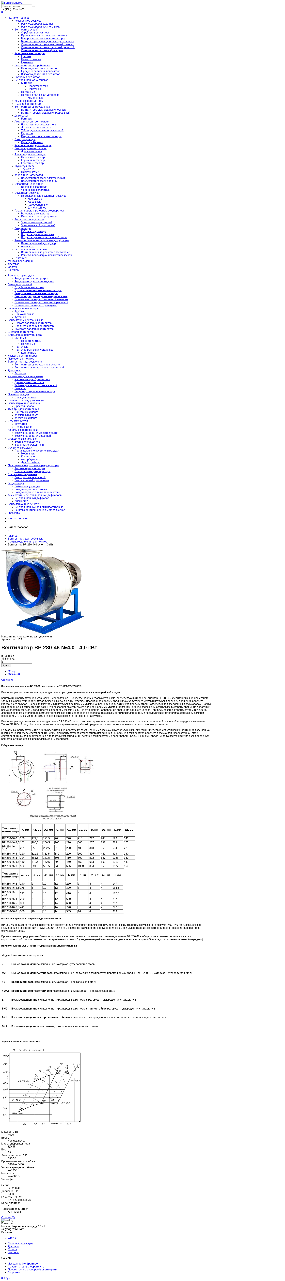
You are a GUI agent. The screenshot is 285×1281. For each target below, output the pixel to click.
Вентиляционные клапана (31, 148)
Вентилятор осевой (26, 29)
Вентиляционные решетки (31, 249)
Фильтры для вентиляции (30, 154)
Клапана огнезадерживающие (33, 145)
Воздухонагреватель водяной (39, 181)
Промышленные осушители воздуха (43, 195)
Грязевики (21, 258)
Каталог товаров (19, 17)
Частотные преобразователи (39, 124)
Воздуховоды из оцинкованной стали (44, 237)
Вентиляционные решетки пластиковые (45, 252)
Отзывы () (8, 1217)
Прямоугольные (31, 59)
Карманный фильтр (33, 160)
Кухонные (27, 62)
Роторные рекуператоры (36, 213)
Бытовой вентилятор (27, 77)
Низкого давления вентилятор (39, 68)
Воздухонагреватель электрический (43, 178)
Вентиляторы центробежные (32, 65)
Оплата (12, 267)
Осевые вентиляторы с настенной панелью (47, 44)
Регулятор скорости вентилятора (41, 136)
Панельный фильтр (33, 157)
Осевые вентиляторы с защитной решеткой (48, 47)
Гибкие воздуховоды (33, 231)
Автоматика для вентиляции (32, 121)
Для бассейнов (37, 207)
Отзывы (14, 674)
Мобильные (35, 198)
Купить (6, 665)
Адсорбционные (38, 204)
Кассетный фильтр (32, 163)
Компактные (35, 97)
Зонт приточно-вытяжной (36, 222)
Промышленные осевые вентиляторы (44, 35)
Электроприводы (25, 139)
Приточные (35, 89)
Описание (7, 679)
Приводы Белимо (32, 142)
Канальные (34, 201)
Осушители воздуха (27, 192)
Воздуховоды (23, 228)
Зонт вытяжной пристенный (38, 225)
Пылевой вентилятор (28, 103)
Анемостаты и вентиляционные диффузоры (42, 240)
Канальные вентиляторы (30, 53)
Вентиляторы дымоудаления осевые (43, 109)
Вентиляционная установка (31, 80)
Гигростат (27, 133)
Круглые (26, 56)
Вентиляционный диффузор (38, 243)
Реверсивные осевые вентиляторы (43, 38)
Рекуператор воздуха (28, 20)
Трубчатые (27, 169)
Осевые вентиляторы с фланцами (42, 50)
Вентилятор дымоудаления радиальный (45, 112)
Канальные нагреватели (29, 175)
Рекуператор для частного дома (40, 26)
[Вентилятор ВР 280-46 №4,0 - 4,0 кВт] (42, 633)
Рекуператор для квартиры (37, 23)
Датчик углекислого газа (36, 127)
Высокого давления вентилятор (40, 74)
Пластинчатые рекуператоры (39, 216)
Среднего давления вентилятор (40, 71)
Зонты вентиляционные (29, 219)
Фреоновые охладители (35, 189)
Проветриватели (38, 86)
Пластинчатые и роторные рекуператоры (40, 210)
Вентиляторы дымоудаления (32, 106)
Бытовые (26, 83)
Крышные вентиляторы (29, 100)
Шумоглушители (24, 166)
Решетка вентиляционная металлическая (46, 255)
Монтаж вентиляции (20, 261)
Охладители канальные (29, 183)
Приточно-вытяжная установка (40, 94)
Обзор (12, 671)
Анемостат (27, 246)
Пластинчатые (30, 172)
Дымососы (21, 115)
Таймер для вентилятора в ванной (42, 130)
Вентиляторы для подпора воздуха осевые (47, 41)
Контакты (13, 270)
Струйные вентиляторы (35, 32)
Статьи (12, 1237)
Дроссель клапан (31, 151)
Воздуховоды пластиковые (37, 234)
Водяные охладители (34, 186)
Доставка (13, 264)
